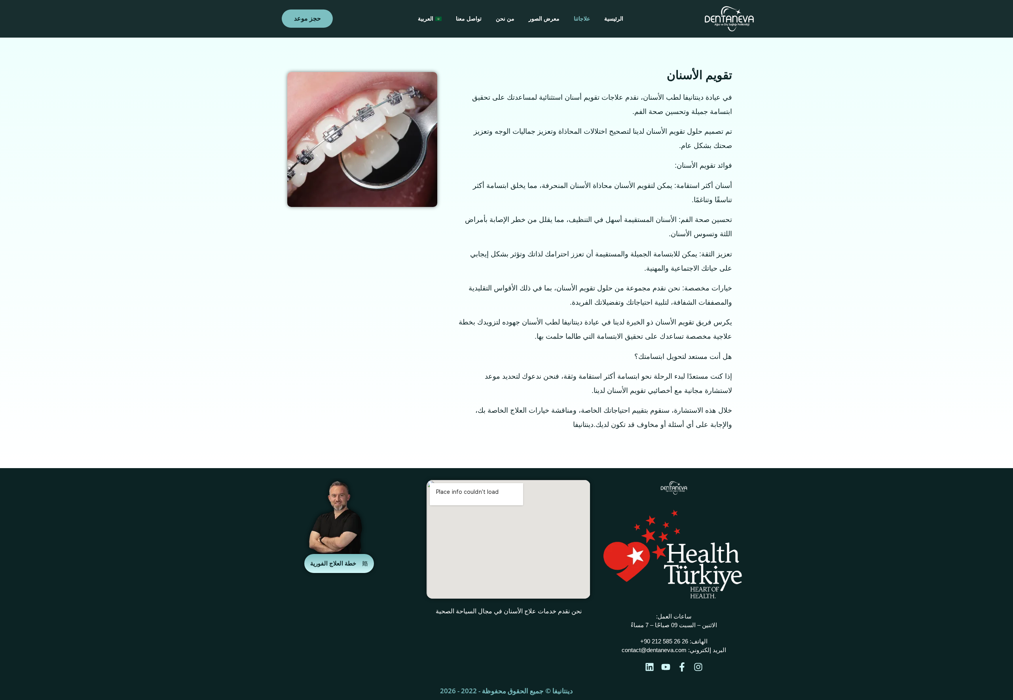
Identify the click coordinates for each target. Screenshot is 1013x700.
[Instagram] (698, 667)
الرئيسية (613, 18)
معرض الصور (544, 18)
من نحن (505, 18)
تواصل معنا (469, 18)
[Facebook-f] (682, 667)
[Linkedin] (649, 667)
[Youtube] (665, 667)
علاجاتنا (582, 18)
